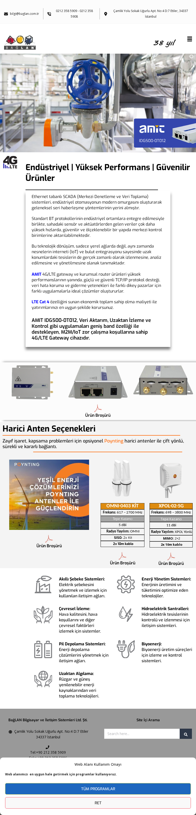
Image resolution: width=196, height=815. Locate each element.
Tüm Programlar (98, 788)
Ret (98, 803)
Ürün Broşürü (98, 415)
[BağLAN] (93, 42)
